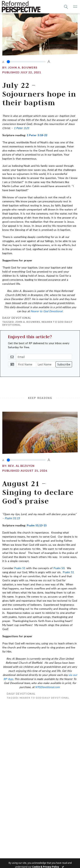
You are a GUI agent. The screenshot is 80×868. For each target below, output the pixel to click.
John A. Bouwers (22, 67)
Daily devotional (16, 317)
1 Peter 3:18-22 (37, 135)
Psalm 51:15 (12, 518)
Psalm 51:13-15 (37, 525)
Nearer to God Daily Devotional (40, 697)
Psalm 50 (58, 568)
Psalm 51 (19, 568)
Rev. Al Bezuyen (21, 465)
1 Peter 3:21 (21, 128)
